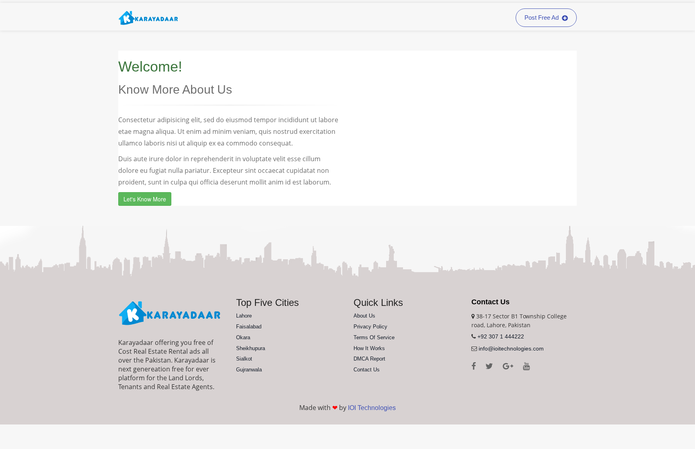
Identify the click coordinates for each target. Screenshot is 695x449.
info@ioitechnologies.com (511, 348)
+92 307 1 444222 (500, 336)
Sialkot (244, 359)
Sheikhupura (250, 348)
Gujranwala (249, 370)
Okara (243, 337)
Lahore (244, 316)
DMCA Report (369, 359)
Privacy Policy (370, 327)
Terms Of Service (374, 337)
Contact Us (367, 370)
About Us (364, 316)
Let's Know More (144, 199)
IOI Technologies (372, 407)
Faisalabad (248, 327)
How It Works (369, 348)
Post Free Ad (542, 17)
